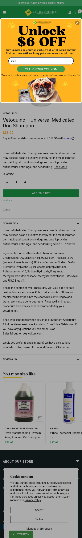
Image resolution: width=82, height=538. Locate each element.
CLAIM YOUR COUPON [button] (41, 69)
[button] (77, 22)
